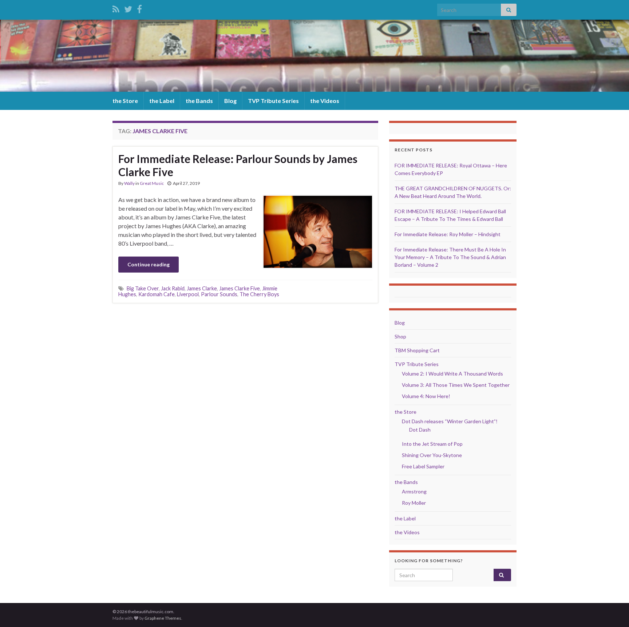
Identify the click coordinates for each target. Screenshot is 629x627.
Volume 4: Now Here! (426, 396)
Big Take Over (143, 288)
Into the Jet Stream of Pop (432, 444)
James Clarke (202, 288)
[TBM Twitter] (128, 8)
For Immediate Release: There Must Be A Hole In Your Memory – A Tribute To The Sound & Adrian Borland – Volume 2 (450, 257)
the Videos (324, 100)
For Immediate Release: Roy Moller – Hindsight (448, 234)
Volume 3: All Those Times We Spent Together (456, 385)
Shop (400, 336)
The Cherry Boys (259, 294)
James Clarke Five (239, 288)
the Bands (199, 100)
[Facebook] (139, 8)
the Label (161, 100)
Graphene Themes (163, 618)
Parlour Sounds (219, 294)
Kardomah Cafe (156, 294)
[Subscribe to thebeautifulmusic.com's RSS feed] (115, 8)
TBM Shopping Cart (417, 350)
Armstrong (414, 491)
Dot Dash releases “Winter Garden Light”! (450, 421)
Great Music (152, 183)
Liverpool (188, 294)
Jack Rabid (173, 288)
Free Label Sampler (423, 466)
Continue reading (148, 264)
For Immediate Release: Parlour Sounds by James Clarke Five (237, 165)
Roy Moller (414, 503)
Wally (129, 183)
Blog (230, 100)
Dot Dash (420, 429)
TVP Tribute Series (273, 100)
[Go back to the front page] (314, 56)
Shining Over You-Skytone (432, 455)
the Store (125, 100)
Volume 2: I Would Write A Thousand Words (452, 373)
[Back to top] (613, 611)
